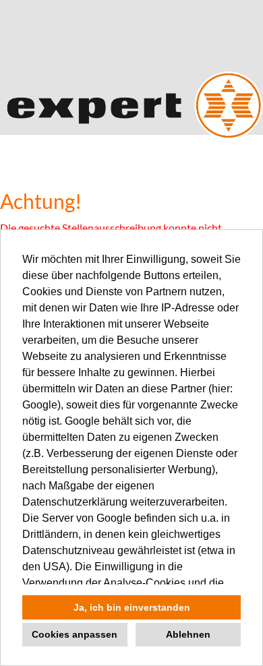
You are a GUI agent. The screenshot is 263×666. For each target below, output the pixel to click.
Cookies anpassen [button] (74, 634)
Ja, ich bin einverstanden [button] (132, 607)
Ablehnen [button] (188, 634)
